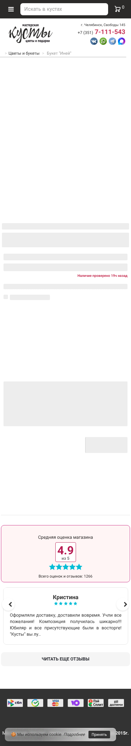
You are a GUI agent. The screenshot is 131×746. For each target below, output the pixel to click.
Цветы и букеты (24, 53)
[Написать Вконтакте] (94, 41)
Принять (99, 734)
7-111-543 (101, 32)
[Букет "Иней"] (65, 127)
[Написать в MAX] (121, 41)
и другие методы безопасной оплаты (50, 447)
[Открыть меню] (11, 9)
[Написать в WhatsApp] (103, 41)
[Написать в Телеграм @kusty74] (112, 41)
